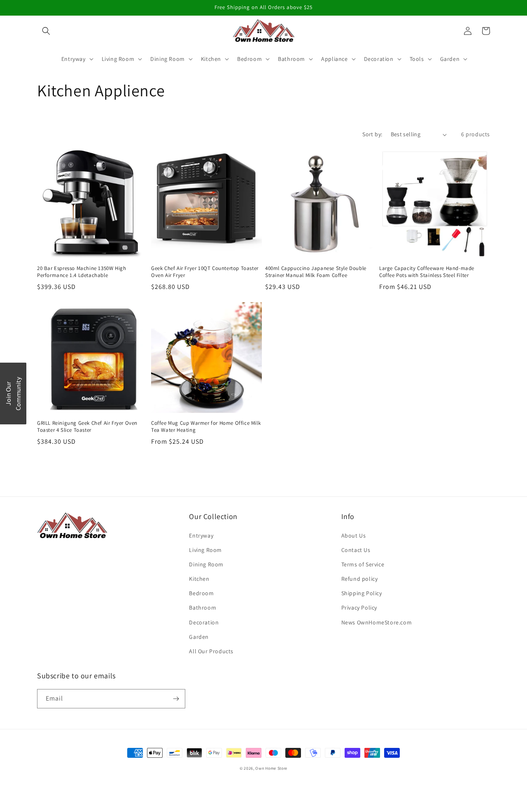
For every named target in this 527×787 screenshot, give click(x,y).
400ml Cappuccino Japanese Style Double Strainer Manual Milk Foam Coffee (315, 272)
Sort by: (372, 134)
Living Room (205, 550)
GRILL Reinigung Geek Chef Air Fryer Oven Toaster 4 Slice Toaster (87, 426)
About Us (353, 535)
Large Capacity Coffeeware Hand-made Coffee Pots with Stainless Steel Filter (426, 272)
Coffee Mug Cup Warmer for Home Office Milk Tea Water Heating (206, 426)
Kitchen (199, 578)
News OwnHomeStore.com (376, 622)
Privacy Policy (359, 607)
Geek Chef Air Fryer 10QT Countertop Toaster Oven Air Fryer (205, 272)
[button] (46, 31)
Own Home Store (271, 768)
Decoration (204, 622)
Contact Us (356, 550)
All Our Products (211, 651)
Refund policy (359, 578)
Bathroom (202, 607)
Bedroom (201, 593)
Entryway (201, 535)
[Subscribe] (176, 698)
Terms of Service (363, 564)
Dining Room (206, 564)
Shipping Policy (361, 593)
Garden (199, 636)
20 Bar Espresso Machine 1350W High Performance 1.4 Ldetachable (81, 272)
